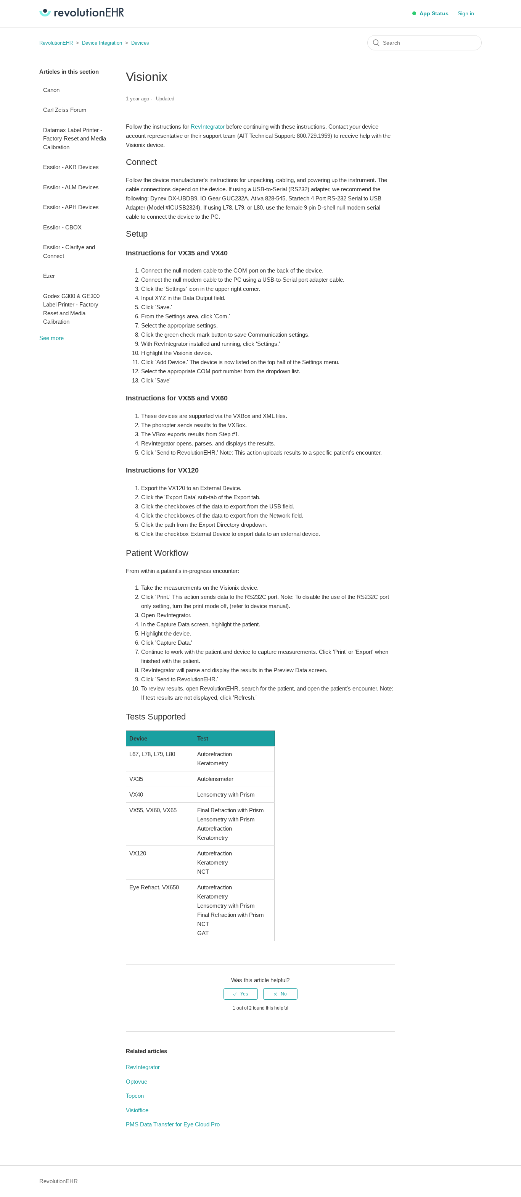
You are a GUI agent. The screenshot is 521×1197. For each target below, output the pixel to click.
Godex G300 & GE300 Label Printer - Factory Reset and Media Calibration (71, 309)
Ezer (49, 276)
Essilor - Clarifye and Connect (69, 251)
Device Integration (102, 43)
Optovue (136, 1081)
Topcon (135, 1095)
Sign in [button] (466, 13)
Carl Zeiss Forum (65, 109)
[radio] (241, 994)
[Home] (81, 14)
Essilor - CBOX (62, 227)
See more (51, 338)
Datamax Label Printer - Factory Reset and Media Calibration (74, 138)
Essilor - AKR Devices (71, 167)
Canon (51, 90)
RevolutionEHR (56, 43)
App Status (433, 13)
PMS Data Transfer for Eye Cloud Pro (173, 1124)
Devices (140, 43)
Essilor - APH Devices (71, 207)
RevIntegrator (208, 126)
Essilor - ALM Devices (71, 187)
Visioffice (137, 1110)
